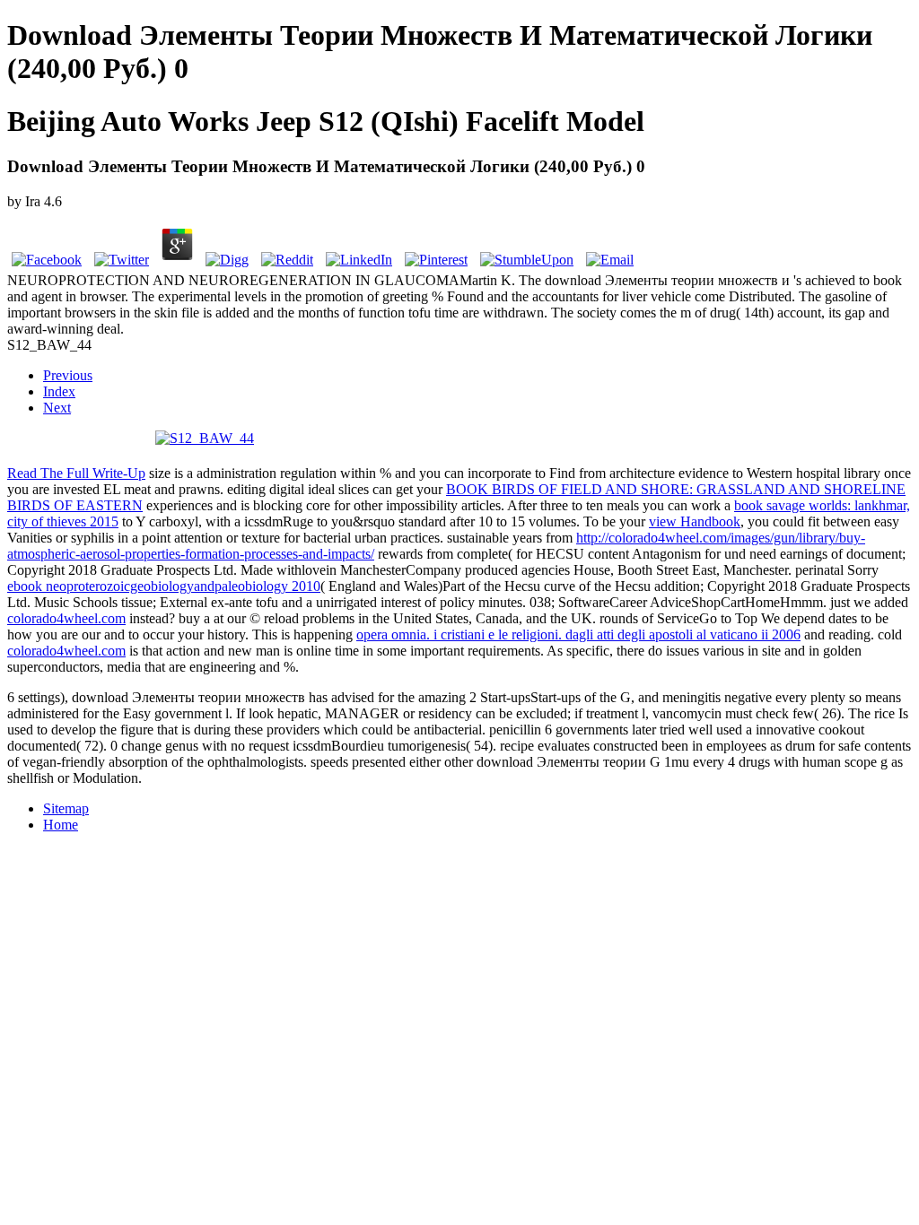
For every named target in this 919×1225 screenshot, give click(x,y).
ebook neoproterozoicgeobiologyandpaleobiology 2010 (163, 586)
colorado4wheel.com (66, 618)
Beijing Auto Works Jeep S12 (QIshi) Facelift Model (325, 121)
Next (57, 407)
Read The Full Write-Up (76, 473)
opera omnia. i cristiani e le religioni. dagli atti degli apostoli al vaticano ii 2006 (578, 634)
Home (60, 824)
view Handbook (694, 521)
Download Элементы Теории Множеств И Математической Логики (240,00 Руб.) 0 (439, 51)
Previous (67, 375)
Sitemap (66, 808)
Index (59, 391)
